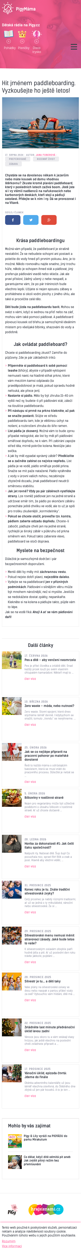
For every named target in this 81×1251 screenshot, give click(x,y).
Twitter (31, 220)
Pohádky (8, 48)
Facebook (12, 220)
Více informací (12, 1246)
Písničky (22, 48)
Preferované (17, 159)
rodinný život (46, 159)
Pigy (13, 1209)
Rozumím (9, 1241)
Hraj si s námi (46, 1209)
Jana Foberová (45, 154)
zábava (13, 163)
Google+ (49, 220)
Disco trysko (36, 50)
